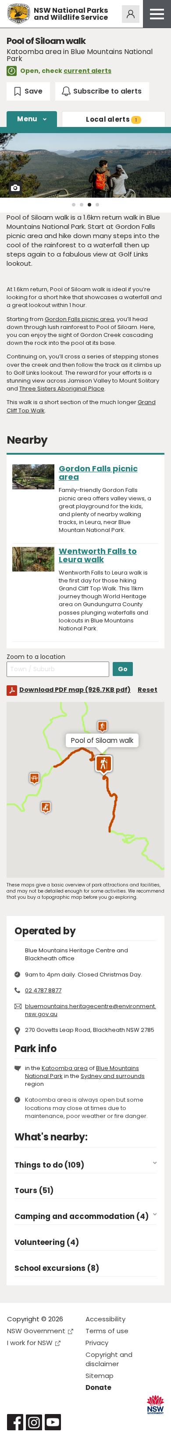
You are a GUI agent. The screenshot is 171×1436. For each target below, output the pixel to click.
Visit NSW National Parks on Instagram (34, 1422)
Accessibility (105, 1319)
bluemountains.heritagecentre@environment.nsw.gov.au (90, 1010)
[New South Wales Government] (155, 1404)
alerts (111, 119)
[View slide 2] (81, 204)
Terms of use (107, 1330)
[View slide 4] (97, 204)
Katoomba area (65, 1068)
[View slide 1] (73, 204)
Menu (27, 118)
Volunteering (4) (46, 1242)
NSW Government (36, 1330)
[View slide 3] (89, 204)
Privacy (97, 1342)
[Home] (18, 14)
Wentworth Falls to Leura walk (98, 555)
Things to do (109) (49, 1165)
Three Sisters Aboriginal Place (61, 388)
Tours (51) (33, 1191)
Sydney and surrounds (113, 1076)
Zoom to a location (36, 657)
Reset (147, 689)
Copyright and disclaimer (109, 1359)
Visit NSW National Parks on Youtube (53, 1422)
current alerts (87, 70)
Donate (98, 1387)
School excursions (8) (56, 1268)
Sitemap (100, 1375)
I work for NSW (30, 1342)
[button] (46, 808)
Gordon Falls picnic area (79, 319)
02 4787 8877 (43, 990)
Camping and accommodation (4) (81, 1217)
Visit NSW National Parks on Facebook (15, 1422)
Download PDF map (75, 689)
